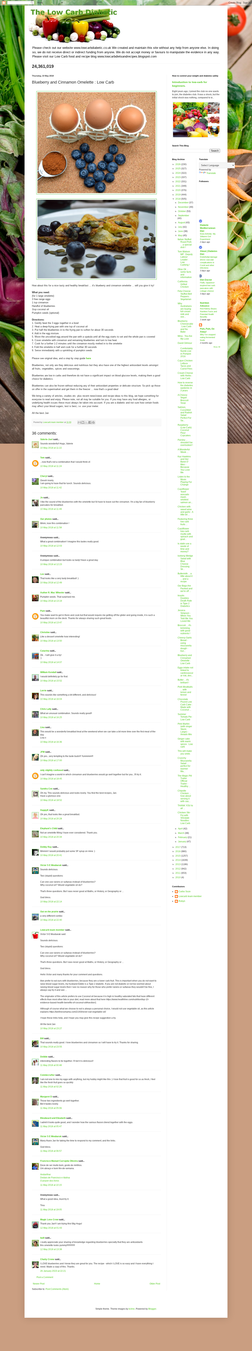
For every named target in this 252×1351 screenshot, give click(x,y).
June (181, 231)
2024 (178, 173)
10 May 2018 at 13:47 (51, 622)
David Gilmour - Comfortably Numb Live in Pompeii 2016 (185, 350)
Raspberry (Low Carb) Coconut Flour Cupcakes (185, 430)
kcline (132, 1309)
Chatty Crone (47, 1259)
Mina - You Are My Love (185, 337)
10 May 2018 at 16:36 (51, 742)
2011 (178, 873)
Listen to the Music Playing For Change (185, 480)
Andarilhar (45, 1174)
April (180, 828)
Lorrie (43, 690)
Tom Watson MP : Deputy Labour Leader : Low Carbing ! (185, 258)
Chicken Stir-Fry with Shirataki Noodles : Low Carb (184, 818)
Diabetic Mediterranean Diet (207, 228)
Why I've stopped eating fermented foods (207, 337)
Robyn (182, 901)
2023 (178, 177)
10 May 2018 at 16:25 (51, 717)
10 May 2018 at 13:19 (51, 601)
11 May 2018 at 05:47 (51, 1126)
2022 (178, 181)
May (180, 235)
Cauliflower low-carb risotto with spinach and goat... (185, 534)
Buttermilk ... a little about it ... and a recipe (185, 577)
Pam (42, 611)
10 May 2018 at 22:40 (51, 920)
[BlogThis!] (83, 422)
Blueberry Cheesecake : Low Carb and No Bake (185, 326)
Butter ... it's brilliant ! (183, 681)
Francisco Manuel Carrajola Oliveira (59, 1161)
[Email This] (79, 422)
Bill (42, 1038)
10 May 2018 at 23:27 (51, 1028)
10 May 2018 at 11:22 (51, 448)
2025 (178, 168)
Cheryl (43, 476)
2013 (178, 864)
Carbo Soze (185, 891)
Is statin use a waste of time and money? (184, 547)
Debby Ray (46, 847)
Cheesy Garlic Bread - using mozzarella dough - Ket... (185, 644)
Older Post (155, 1283)
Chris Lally (45, 709)
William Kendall (48, 672)
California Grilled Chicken (183, 284)
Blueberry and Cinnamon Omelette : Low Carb (185, 659)
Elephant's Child (48, 828)
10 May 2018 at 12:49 (51, 582)
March (181, 833)
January (182, 841)
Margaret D (46, 1096)
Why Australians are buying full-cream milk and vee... (185, 310)
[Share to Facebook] (90, 422)
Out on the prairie (49, 911)
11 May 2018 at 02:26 (51, 1086)
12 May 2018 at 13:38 (51, 1249)
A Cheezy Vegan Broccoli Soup (183, 399)
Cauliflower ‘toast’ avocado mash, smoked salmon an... (185, 496)
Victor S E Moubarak (51, 865)
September (183, 215)
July (180, 227)
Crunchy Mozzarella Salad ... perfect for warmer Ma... (184, 765)
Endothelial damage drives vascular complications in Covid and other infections (208, 262)
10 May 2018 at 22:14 (51, 901)
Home (97, 1283)
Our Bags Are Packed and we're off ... (185, 588)
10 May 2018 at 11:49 (51, 509)
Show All (216, 347)
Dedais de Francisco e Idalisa (55, 1177)
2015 (178, 856)
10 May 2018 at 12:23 (51, 564)
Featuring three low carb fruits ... (185, 522)
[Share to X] (86, 422)
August (182, 222)
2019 (178, 194)
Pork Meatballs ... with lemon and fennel (185, 691)
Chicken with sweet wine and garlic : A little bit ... (185, 510)
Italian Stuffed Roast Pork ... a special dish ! (185, 243)
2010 (178, 877)
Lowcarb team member (52, 930)
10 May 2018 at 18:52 (51, 800)
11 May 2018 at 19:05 (51, 1209)
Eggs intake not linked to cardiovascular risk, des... (185, 671)
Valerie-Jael (46, 439)
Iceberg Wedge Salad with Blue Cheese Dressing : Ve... (185, 562)
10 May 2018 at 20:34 (51, 837)
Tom (42, 457)
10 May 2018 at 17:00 (51, 760)
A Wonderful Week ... (184, 450)
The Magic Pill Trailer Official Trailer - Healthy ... (185, 781)
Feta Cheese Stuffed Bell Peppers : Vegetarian (185, 295)
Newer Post (38, 1283)
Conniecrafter (47, 1075)
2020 (178, 190)
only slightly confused (51, 770)
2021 (178, 186)
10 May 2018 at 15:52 (51, 680)
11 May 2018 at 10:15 (51, 1185)
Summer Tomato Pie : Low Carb (185, 717)
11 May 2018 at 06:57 (51, 1151)
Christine (45, 632)
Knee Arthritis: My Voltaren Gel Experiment (208, 236)
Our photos (46, 519)
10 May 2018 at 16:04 (51, 699)
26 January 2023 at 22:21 (53, 1271)
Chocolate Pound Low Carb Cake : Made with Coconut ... (185, 704)
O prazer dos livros (49, 1180)
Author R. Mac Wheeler (52, 592)
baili (42, 1238)
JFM (42, 752)
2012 (178, 868)
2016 (178, 851)
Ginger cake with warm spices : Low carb (185, 743)
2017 (178, 847)
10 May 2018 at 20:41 (51, 855)
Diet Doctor (206, 280)
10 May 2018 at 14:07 (51, 662)
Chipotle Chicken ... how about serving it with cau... (184, 796)
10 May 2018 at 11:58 (51, 527)
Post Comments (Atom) (57, 1289)
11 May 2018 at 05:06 (51, 1108)
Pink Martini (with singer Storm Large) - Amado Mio (185, 729)
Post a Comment (45, 1277)
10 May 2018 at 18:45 (51, 778)
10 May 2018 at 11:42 (51, 487)
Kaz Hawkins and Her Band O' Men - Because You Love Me (184, 464)
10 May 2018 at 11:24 (51, 466)
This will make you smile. (185, 752)
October (182, 211)
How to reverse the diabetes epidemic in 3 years (185, 386)
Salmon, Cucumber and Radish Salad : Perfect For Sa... (185, 414)
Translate (211, 173)
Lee (42, 574)
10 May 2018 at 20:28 (51, 818)
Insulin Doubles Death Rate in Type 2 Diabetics (185, 601)
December (183, 202)
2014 (178, 860)
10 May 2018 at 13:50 (51, 641)
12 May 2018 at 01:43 (51, 1228)
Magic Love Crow (49, 1219)
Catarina (44, 651)
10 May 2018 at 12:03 (51, 546)
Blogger (152, 1309)
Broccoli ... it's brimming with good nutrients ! (184, 629)
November (183, 207)
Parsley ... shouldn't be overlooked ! (185, 443)
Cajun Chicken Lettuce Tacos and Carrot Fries (185, 364)
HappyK (44, 810)
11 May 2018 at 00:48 (51, 1065)
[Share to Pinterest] (93, 422)
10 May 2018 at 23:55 (51, 1046)
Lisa (42, 727)
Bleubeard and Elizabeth (53, 1118)
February (183, 837)
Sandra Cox (46, 788)
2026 (178, 164)
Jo (41, 497)
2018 (178, 199)
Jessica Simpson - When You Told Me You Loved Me (185, 615)
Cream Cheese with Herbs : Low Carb (185, 376)
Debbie (44, 1056)
